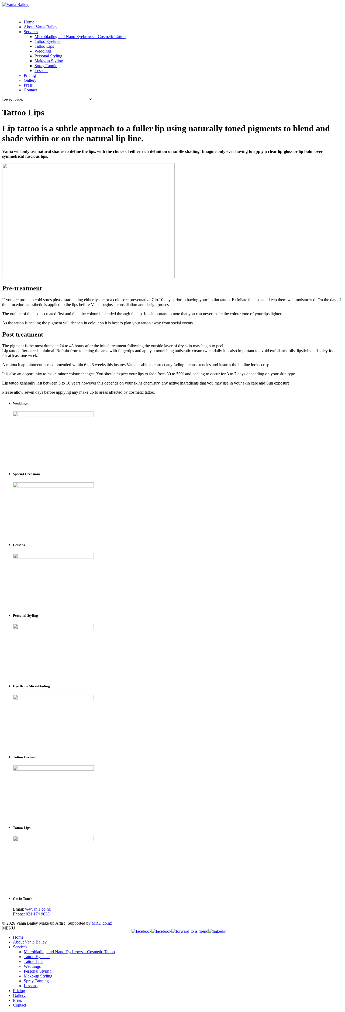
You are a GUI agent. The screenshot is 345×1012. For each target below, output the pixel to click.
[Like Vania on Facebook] (141, 931)
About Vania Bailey (40, 27)
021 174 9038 (38, 914)
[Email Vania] (189, 931)
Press (28, 85)
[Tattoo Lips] (88, 277)
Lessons (41, 70)
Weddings (42, 51)
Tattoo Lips (44, 46)
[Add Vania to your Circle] (161, 931)
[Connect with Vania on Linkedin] (217, 931)
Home (29, 22)
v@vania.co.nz (38, 909)
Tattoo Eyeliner (47, 41)
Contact (30, 90)
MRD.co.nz (102, 923)
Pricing (30, 75)
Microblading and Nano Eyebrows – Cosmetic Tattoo (80, 36)
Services (31, 31)
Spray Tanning (47, 65)
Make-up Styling (48, 61)
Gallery (30, 80)
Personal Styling (48, 56)
